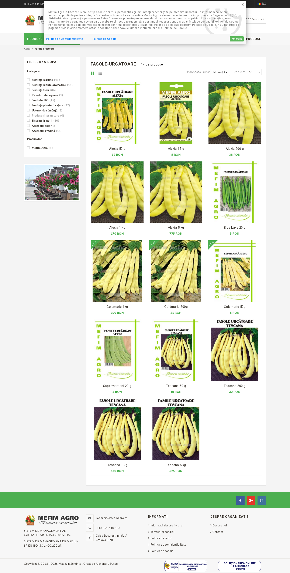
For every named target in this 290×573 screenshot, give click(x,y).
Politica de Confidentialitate (64, 38)
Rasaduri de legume (47, 95)
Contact (218, 531)
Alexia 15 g (176, 149)
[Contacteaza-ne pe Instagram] (262, 500)
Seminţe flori (43, 89)
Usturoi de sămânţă (46, 110)
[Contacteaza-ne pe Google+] (251, 500)
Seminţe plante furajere (50, 105)
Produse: (239, 72)
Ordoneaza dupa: (198, 72)
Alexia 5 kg (176, 227)
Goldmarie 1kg (117, 307)
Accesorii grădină (46, 130)
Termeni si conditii (162, 531)
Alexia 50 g (117, 149)
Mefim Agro (42, 147)
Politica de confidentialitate (168, 544)
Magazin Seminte (70, 563)
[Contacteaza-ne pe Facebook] (240, 500)
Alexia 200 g (235, 149)
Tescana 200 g (235, 386)
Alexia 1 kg (117, 227)
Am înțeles (237, 39)
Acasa (27, 48)
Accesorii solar (43, 125)
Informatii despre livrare (166, 525)
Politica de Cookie (105, 38)
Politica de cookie (162, 551)
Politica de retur (161, 538)
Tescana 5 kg (176, 465)
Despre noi (220, 525)
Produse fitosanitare (47, 115)
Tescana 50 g (176, 386)
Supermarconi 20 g (117, 386)
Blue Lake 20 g (235, 227)
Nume (217, 72)
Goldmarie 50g (235, 307)
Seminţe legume (46, 79)
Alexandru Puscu (107, 563)
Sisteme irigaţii (45, 120)
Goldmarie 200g (176, 307)
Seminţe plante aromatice (52, 84)
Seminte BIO (43, 100)
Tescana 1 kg (117, 465)
